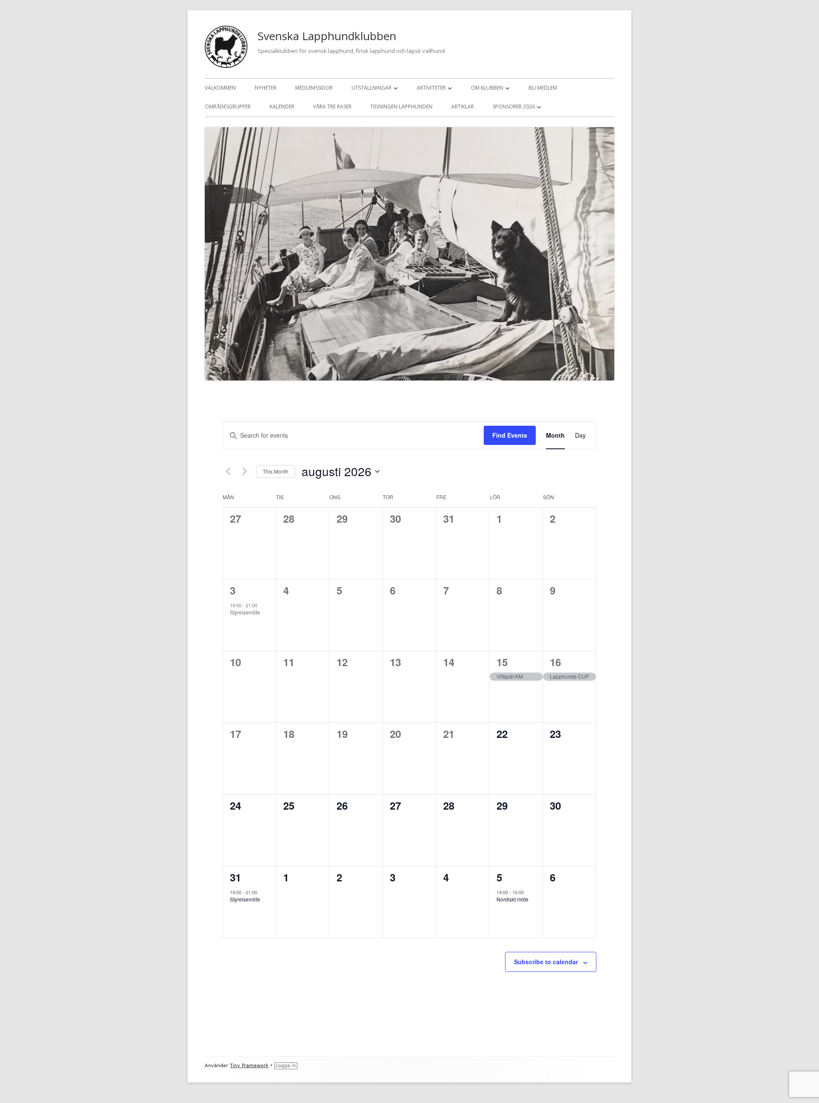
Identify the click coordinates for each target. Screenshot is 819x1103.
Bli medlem (543, 87)
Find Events (509, 435)
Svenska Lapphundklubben (327, 36)
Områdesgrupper (228, 106)
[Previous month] (228, 471)
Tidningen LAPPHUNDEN (401, 106)
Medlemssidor (314, 87)
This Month (275, 471)
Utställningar (371, 87)
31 (235, 877)
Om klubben (487, 87)
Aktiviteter (431, 87)
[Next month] (244, 471)
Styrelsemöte (245, 612)
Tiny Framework (249, 1065)
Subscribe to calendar (546, 961)
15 (502, 662)
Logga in (286, 1065)
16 (555, 662)
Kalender (282, 106)
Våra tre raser (332, 106)
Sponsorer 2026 (514, 106)
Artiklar (462, 106)
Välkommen (220, 87)
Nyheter (265, 87)
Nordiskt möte (513, 899)
